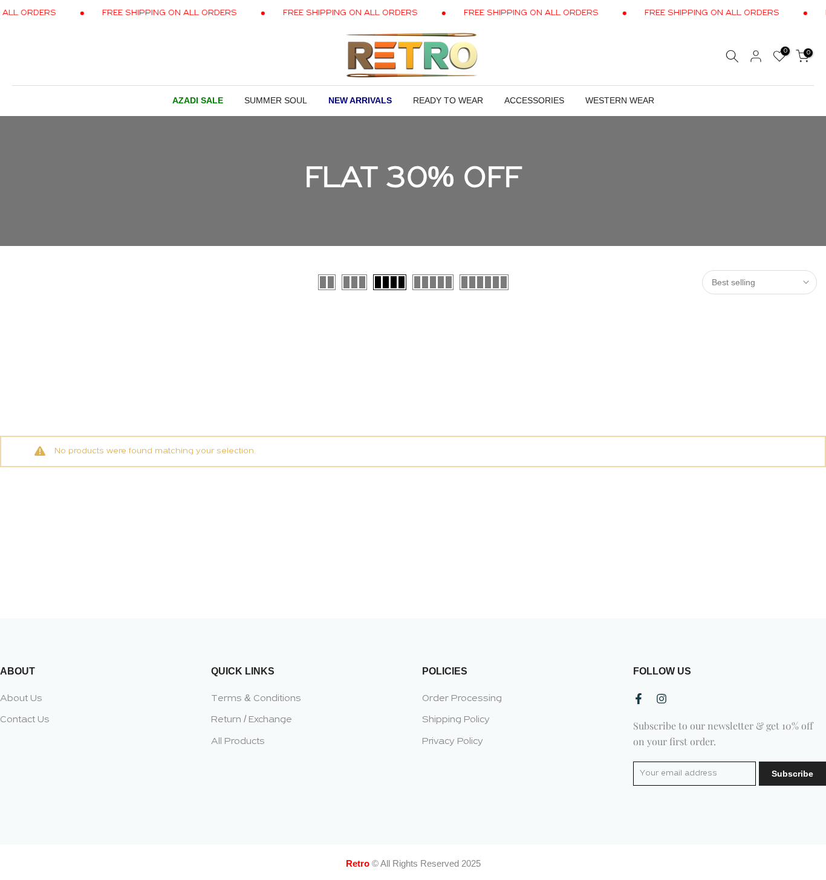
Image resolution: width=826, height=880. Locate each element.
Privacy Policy (452, 741)
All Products (238, 741)
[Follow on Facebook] (638, 698)
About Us (21, 699)
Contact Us (25, 720)
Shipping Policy (456, 720)
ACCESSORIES (534, 100)
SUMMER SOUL (275, 100)
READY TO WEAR (448, 100)
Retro (357, 863)
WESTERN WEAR (619, 100)
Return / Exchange (251, 720)
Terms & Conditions (256, 699)
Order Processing (462, 699)
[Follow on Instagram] (661, 698)
